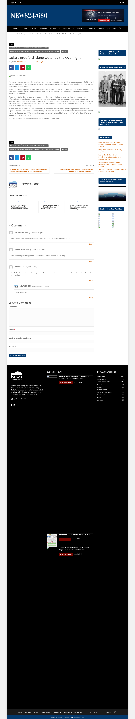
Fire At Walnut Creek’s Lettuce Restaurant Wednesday (25, 207)
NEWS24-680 (21, 62)
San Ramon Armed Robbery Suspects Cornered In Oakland (112, 170)
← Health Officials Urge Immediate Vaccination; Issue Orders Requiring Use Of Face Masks (28, 170)
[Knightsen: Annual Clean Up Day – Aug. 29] (52, 542)
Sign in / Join (16, 3)
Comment (13, 308)
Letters (33, 28)
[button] (120, 28)
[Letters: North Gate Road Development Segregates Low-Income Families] (52, 628)
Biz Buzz (66, 28)
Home (13, 34)
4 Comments (31, 62)
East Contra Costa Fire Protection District (34, 48)
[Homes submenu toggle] (60, 28)
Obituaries (43, 28)
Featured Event (65, 541)
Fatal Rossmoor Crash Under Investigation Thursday (55, 207)
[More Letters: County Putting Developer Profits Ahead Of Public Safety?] (52, 456)
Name (12, 331)
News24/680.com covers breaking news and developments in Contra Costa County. (34, 51)
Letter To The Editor (66, 384)
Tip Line (24, 28)
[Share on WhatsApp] (28, 67)
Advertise (81, 28)
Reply (91, 246)
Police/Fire (39, 34)
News (15, 28)
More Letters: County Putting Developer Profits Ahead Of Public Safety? (111, 144)
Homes (53, 28)
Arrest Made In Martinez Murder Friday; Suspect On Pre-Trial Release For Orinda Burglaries (86, 208)
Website (12, 348)
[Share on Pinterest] (22, 67)
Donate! (91, 28)
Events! (101, 28)
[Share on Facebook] (11, 67)
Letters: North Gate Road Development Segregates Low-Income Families (110, 157)
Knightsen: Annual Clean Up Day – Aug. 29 (74, 536)
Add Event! (111, 28)
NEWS (31, 34)
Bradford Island (15, 48)
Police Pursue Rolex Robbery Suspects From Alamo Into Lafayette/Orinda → (76, 170)
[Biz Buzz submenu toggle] (73, 28)
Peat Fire (64, 51)
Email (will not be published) (21, 340)
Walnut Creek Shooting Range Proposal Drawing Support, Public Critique (110, 164)
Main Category (22, 34)
